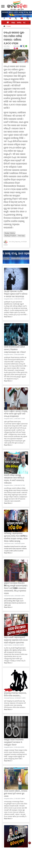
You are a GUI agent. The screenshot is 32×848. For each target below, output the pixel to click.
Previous (26, 22)
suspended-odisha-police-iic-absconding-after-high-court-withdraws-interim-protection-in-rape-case (15, 602)
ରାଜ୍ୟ (13, 22)
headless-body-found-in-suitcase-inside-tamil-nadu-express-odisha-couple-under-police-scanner (15, 548)
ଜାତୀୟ (19, 22)
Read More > (8, 317)
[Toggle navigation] (28, 18)
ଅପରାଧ (9, 26)
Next (30, 22)
